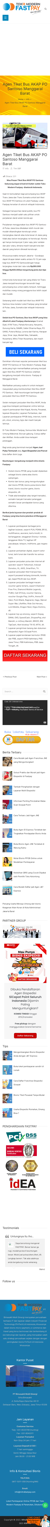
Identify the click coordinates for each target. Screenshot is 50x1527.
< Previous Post (10, 677)
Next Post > (42, 677)
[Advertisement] (25, 49)
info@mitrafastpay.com (25, 1492)
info (7, 168)
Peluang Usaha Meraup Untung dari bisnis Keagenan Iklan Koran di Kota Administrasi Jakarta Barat (22, 908)
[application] (25, 712)
